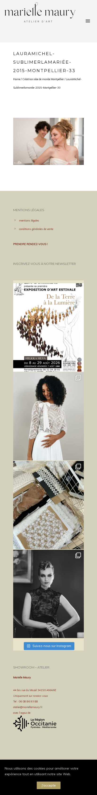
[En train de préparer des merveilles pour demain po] (48, 505)
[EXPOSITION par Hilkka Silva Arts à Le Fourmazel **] (48, 327)
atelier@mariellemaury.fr (27, 707)
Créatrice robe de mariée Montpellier (43, 79)
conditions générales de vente (36, 229)
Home (16, 79)
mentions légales (29, 220)
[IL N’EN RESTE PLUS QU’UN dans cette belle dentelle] (48, 416)
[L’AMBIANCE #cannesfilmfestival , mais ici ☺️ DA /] (48, 594)
